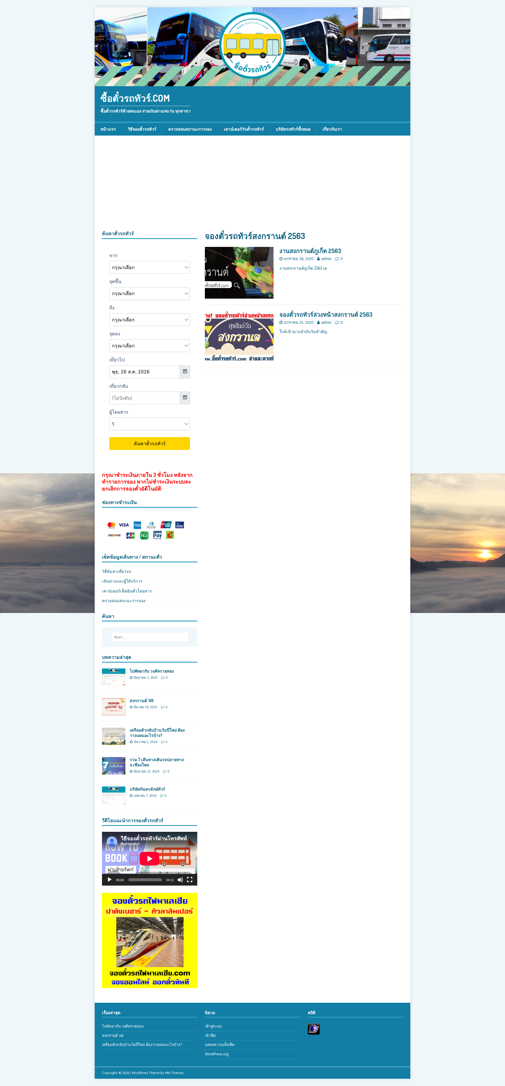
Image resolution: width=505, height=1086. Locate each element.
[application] (149, 858)
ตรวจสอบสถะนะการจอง (124, 600)
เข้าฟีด (210, 1035)
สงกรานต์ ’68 (141, 700)
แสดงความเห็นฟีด (219, 1044)
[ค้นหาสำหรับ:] (150, 637)
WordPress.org (217, 1054)
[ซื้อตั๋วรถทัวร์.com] (252, 83)
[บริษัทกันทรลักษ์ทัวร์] (113, 801)
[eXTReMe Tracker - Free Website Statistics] (314, 1031)
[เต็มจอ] (190, 880)
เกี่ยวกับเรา (332, 129)
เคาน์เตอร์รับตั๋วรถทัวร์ (244, 129)
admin (326, 259)
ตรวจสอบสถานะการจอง (190, 129)
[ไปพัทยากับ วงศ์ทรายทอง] (113, 682)
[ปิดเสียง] (180, 880)
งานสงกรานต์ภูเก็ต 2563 (310, 250)
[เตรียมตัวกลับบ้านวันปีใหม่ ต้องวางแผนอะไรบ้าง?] (113, 741)
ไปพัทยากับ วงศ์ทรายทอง (152, 670)
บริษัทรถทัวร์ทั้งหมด (293, 129)
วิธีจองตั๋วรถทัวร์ (142, 129)
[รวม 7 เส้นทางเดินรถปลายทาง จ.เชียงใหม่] (113, 771)
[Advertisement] (252, 187)
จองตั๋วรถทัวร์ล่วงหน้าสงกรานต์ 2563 (325, 314)
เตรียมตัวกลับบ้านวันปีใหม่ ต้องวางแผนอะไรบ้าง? (157, 733)
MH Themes (174, 1073)
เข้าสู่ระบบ (213, 1026)
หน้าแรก (108, 129)
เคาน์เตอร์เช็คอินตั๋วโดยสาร (127, 591)
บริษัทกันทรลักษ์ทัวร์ (147, 789)
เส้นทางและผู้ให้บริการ (122, 581)
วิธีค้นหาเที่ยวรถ (116, 571)
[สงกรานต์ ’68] (113, 712)
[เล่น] (110, 880)
